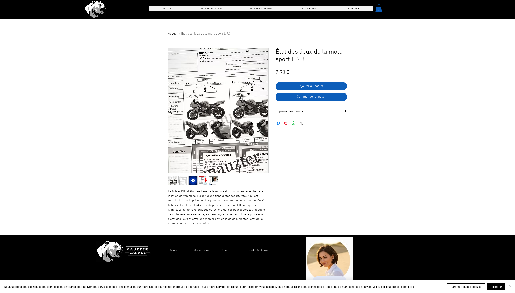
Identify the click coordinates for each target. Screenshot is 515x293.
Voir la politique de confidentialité (393, 287)
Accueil (173, 34)
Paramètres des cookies (466, 287)
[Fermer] (510, 286)
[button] (211, 8)
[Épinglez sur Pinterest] (285, 123)
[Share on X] (301, 123)
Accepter (496, 287)
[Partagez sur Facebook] (278, 123)
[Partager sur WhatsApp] (293, 123)
